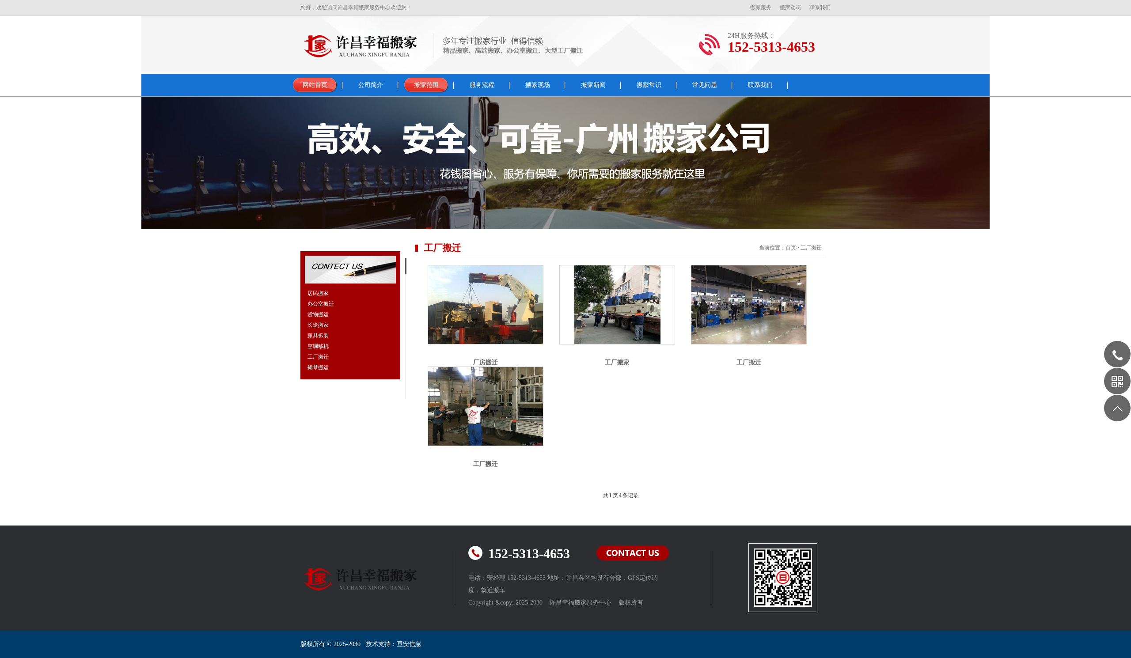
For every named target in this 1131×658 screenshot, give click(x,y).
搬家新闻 (593, 85)
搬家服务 (760, 7)
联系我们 (820, 7)
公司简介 (370, 85)
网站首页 (315, 85)
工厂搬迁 (811, 248)
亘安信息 (409, 644)
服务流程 (482, 85)
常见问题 (704, 85)
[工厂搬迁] (749, 304)
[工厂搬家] (617, 304)
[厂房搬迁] (485, 304)
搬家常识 (649, 85)
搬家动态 (790, 7)
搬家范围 (426, 85)
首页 (791, 248)
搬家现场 (537, 85)
